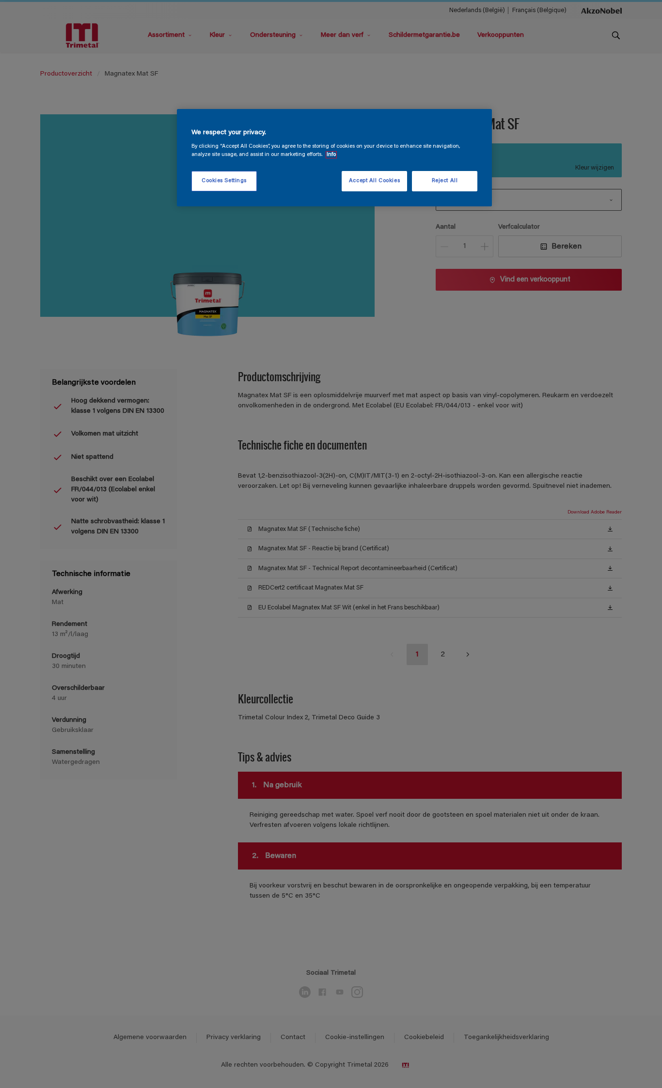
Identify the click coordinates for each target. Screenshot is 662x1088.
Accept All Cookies (374, 181)
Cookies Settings (224, 181)
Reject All (445, 181)
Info (331, 154)
